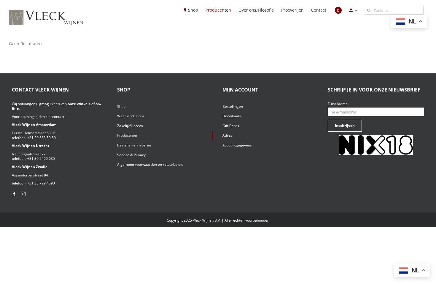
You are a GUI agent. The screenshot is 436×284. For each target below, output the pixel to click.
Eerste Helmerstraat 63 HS (34, 132)
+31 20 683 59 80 (41, 137)
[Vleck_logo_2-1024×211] (46, 11)
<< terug (17, 49)
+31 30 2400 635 (41, 158)
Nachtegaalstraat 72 (29, 154)
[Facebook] (14, 194)
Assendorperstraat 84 (30, 175)
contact (58, 116)
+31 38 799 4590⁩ (41, 183)
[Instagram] (23, 194)
